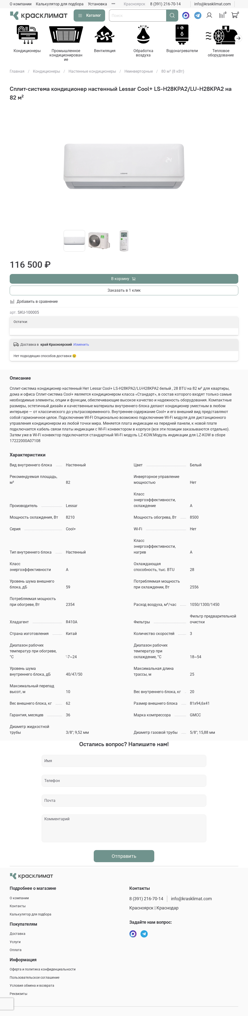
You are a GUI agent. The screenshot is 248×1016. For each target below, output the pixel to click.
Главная (17, 71)
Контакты (18, 906)
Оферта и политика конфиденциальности (43, 969)
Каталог (93, 15)
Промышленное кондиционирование (65, 55)
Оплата (16, 950)
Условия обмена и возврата (32, 986)
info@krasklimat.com (212, 4)
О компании (20, 4)
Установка (97, 4)
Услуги (15, 942)
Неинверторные (138, 71)
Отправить (124, 856)
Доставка (17, 934)
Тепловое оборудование (221, 52)
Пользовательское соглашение (34, 978)
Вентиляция (105, 50)
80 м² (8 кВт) (172, 71)
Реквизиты (18, 994)
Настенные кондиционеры (92, 71)
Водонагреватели (182, 50)
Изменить (81, 344)
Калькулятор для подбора (60, 4)
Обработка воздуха (143, 52)
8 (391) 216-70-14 (165, 4)
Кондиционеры (27, 50)
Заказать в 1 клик (124, 290)
